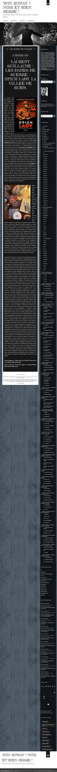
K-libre (42, 575)
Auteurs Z (45, 205)
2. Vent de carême (47, 490)
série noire (44, 728)
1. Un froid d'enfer (47, 286)
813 (42, 570)
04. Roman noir (45, 131)
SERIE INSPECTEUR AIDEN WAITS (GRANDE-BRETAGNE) (47, 410)
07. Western (44, 136)
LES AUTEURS (33, 376)
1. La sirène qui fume (47, 557)
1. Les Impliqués (46, 504)
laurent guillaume (10, 379)
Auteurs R (45, 190)
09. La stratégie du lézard (48, 358)
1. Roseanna (45, 324)
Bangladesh (45, 215)
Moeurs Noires (44, 589)
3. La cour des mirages (48, 561)
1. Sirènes (45, 412)
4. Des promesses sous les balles (48, 467)
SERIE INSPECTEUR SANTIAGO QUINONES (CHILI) (48, 446)
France (28, 376)
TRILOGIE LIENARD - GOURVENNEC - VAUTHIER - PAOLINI (48, 545)
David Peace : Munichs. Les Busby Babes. (47, 651)
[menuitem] (6, 21)
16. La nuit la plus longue (48, 421)
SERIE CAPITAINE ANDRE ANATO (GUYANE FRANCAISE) (47, 293)
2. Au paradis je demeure (48, 367)
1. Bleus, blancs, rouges (48, 547)
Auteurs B (45, 156)
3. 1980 (45, 279)
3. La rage (45, 509)
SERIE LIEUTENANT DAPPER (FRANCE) (47, 477)
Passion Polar (44, 588)
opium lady (27, 379)
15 (54, 692)
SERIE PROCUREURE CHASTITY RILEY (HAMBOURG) (48, 512)
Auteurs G (24, 376)
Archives (14, 20)
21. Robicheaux (46, 427)
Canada (44, 221)
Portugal (45, 257)
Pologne (45, 255)
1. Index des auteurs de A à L (48, 148)
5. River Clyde (46, 522)
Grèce (44, 240)
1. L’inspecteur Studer (47, 472)
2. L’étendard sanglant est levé (48, 550)
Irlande (44, 242)
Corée (44, 225)
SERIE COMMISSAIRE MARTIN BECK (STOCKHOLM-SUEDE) (47, 323)
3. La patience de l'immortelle (46, 380)
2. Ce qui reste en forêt (48, 297)
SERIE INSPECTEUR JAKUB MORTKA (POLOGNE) (47, 433)
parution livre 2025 (29, 381)
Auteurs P (45, 186)
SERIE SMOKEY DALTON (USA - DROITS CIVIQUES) (48, 525)
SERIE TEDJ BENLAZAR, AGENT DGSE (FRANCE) (48, 536)
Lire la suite (50, 106)
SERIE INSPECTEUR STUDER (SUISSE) (47, 470)
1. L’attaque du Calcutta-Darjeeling (48, 307)
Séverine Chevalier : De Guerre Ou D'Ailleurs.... (46, 605)
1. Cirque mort (46, 479)
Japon (44, 248)
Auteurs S (45, 192)
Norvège (45, 253)
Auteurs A (45, 154)
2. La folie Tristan (46, 481)
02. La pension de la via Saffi (48, 338)
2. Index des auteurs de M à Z (48, 152)
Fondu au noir (44, 577)
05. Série (44, 132)
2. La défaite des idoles (48, 559)
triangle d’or (13, 381)
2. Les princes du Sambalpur (46, 311)
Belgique (45, 217)
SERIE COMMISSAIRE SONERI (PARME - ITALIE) (47, 333)
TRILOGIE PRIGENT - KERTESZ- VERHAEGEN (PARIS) (48, 555)
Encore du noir (44, 580)
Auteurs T (45, 194)
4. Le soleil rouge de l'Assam (47, 317)
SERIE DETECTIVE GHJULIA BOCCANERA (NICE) (47, 373)
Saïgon (32, 163)
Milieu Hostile (43, 584)
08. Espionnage (12, 376)
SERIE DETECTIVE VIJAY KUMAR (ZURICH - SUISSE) (48, 388)
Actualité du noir (44, 593)
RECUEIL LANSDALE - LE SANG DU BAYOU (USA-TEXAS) (48, 284)
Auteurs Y (45, 202)
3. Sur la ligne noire (47, 290)
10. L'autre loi (46, 360)
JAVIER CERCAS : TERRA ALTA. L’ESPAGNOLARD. (48, 666)
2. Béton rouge (46, 516)
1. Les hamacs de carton (48, 295)
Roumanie (45, 259)
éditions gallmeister (46, 734)
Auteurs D (45, 160)
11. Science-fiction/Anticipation (48, 143)
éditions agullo (45, 743)
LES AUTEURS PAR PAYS (47, 207)
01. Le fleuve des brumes (48, 335)
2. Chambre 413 (46, 414)
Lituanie (45, 251)
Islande (44, 244)
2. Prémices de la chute (48, 540)
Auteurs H (45, 169)
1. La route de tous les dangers (47, 528)
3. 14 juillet (45, 552)
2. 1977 (45, 277)
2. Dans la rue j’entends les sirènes (48, 460)
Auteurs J (45, 173)
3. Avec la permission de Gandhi (48, 314)
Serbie (44, 261)
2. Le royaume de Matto (48, 474)
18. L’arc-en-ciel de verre (48, 425)
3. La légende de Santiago (48, 452)
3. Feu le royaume (47, 483)
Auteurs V (45, 198)
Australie (45, 213)
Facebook (31, 20)
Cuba (44, 229)
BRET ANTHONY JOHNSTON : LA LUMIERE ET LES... (48, 643)
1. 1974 (45, 275)
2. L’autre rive (46, 392)
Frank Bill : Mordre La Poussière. (46, 621)
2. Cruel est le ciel (46, 497)
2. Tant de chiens (46, 450)
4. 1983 (45, 281)
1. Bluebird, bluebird (47, 365)
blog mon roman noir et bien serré (22, 380)
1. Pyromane (46, 434)
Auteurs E (45, 162)
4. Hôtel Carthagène (47, 520)
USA (44, 269)
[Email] (48, 2)
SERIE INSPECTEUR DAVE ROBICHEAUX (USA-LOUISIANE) (48, 419)
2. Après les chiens (47, 377)
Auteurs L (45, 177)
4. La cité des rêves (47, 441)
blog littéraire (9, 380)
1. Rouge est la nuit (47, 495)
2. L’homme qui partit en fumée (48, 328)
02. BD (43, 127)
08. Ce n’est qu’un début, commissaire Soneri (48, 355)
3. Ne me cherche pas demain (47, 463)
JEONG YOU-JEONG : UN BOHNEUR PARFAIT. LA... (48, 613)
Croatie (44, 227)
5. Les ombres (46, 443)
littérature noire (45, 731)
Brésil (44, 219)
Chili (44, 223)
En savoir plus (6, 770)
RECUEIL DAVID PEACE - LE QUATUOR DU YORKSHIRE (47, 273)
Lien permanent (21, 374)
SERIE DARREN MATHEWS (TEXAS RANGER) (47, 363)
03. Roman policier (46, 129)
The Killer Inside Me (45, 582)
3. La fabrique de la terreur (48, 542)
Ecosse (44, 232)
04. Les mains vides (47, 344)
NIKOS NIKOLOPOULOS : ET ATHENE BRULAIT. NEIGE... (47, 628)
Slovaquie (45, 263)
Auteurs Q (45, 188)
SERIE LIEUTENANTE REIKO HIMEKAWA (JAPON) (48, 493)
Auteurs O (45, 184)
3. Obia (44, 299)
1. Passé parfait (46, 488)
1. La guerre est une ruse (48, 537)
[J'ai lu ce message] (55, 769)
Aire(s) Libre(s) (44, 591)
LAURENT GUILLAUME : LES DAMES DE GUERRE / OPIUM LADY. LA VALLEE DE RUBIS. (20, 74)
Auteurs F (45, 165)
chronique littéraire (46, 746)
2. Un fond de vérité (47, 507)
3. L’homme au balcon (47, 330)
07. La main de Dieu (47, 352)
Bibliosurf (43, 595)
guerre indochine (20, 381)
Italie (44, 246)
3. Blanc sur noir (46, 532)
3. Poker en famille (47, 394)
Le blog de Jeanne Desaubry (47, 573)
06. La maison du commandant (46, 350)
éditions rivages (45, 740)
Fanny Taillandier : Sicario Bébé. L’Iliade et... (47, 674)
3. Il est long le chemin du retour (48, 370)
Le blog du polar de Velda (46, 579)
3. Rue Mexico (46, 518)
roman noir (44, 737)
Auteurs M (45, 179)
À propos (22, 20)
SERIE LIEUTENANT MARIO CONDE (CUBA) (47, 486)
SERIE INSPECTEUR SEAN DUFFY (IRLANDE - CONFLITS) (48, 455)
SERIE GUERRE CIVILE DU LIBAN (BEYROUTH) (48, 397)
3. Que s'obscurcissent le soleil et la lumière (48, 407)
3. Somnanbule (46, 416)
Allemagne (45, 208)
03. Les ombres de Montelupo (47, 341)
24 (44, 696)
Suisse (44, 267)
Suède (44, 265)
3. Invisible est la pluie (47, 499)
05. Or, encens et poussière (46, 347)
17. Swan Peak (46, 423)
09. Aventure (19, 376)
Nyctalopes (43, 586)
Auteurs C (45, 158)
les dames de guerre (19, 379)
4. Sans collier (46, 383)
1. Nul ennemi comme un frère (48, 400)
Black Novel (43, 572)
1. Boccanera (46, 375)
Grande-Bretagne (46, 238)
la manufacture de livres (47, 749)
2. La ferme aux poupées (48, 436)
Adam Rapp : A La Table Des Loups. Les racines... (47, 636)
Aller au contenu (5, 1)
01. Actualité (44, 126)
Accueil (6, 20)
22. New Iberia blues (47, 429)
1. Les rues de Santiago (48, 448)
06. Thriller (44, 134)
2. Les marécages (47, 288)
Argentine (45, 210)
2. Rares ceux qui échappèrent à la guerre (48, 403)
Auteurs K (45, 175)
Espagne (45, 234)
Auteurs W (45, 200)
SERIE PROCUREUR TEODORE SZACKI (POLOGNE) (47, 503)
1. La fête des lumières (48, 390)
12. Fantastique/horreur (47, 144)
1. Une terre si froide (47, 457)
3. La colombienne (47, 439)
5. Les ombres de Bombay (48, 320)
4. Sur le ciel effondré (47, 301)
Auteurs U (45, 196)
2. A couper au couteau (48, 530)
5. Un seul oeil (46, 385)
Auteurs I (45, 171)
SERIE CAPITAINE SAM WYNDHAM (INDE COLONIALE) (47, 305)
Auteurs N (45, 181)
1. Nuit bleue (45, 514)
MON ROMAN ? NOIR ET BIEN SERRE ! (17, 7)
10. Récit (44, 141)
